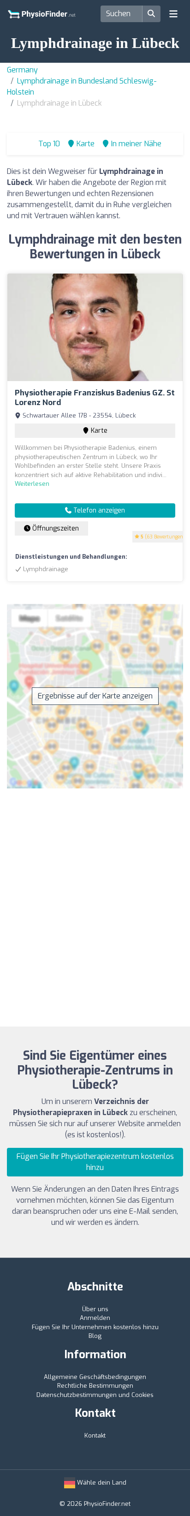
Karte (98, 430)
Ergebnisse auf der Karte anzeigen (95, 696)
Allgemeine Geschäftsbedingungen (95, 1377)
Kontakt (95, 1435)
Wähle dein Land (100, 1482)
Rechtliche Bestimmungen (95, 1386)
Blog (95, 1336)
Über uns (95, 1309)
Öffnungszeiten (54, 528)
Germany (22, 70)
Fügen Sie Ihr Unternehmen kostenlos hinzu (95, 1327)
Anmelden (95, 1318)
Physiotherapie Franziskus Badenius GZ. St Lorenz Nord (95, 397)
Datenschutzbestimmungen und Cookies (95, 1395)
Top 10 (48, 144)
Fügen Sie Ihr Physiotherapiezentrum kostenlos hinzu (95, 1162)
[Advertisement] (95, 902)
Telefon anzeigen (98, 510)
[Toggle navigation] (173, 14)
